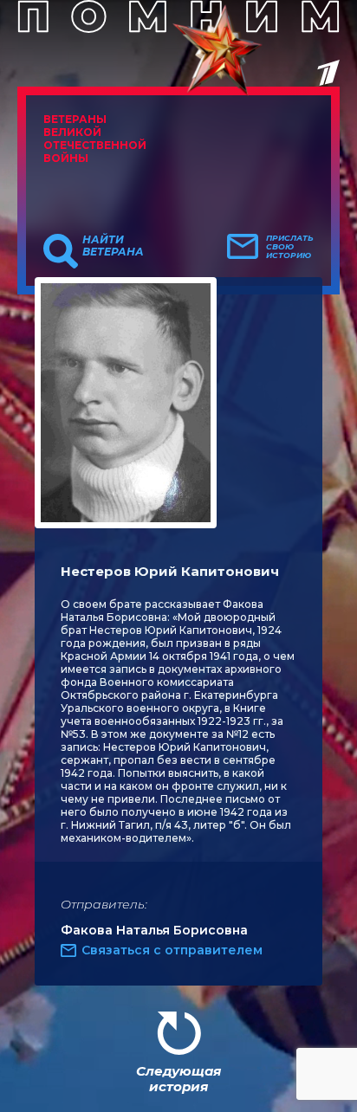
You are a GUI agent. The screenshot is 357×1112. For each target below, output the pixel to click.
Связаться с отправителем (172, 950)
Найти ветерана (113, 246)
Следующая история (178, 1079)
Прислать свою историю (290, 247)
